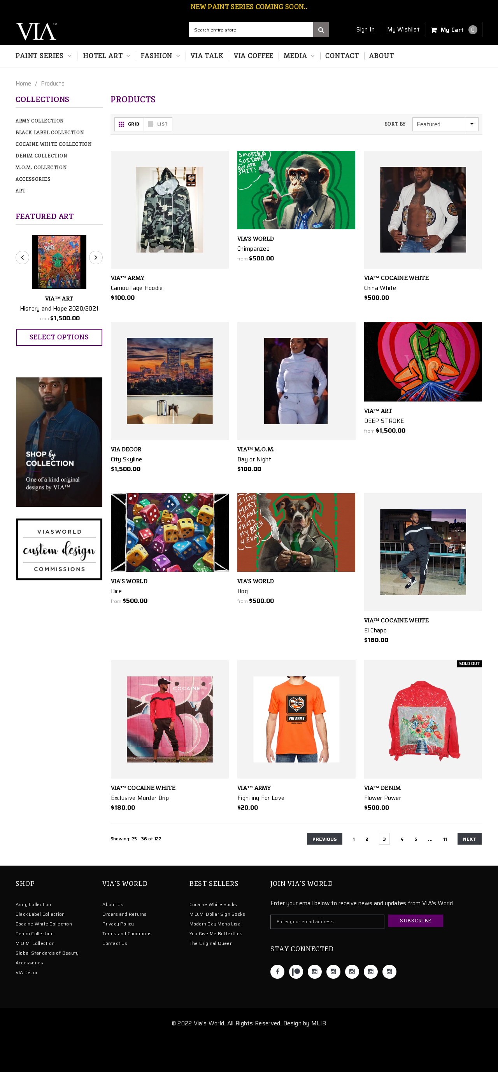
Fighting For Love (260, 798)
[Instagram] (315, 972)
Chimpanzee (253, 249)
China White (380, 288)
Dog (242, 591)
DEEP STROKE (384, 421)
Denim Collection (41, 156)
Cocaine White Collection (53, 144)
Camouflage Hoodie (137, 288)
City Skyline (126, 459)
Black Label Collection (50, 133)
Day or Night (254, 459)
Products (53, 83)
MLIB (318, 1023)
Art (21, 191)
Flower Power (383, 798)
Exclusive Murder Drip (140, 798)
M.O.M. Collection (41, 168)
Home (23, 83)
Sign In (365, 29)
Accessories (33, 179)
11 (445, 839)
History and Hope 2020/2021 (59, 309)
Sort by (395, 124)
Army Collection (40, 121)
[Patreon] (296, 972)
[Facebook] (277, 972)
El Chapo (375, 630)
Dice (116, 591)
